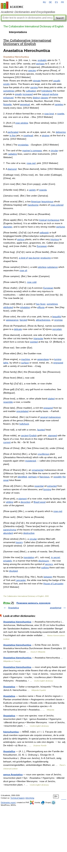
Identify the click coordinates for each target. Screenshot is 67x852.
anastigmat (55, 607)
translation (29, 557)
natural (45, 94)
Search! (60, 18)
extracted (52, 486)
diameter (7, 226)
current (7, 442)
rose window (21, 123)
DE (50, 2)
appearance (12, 320)
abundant (8, 533)
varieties (59, 104)
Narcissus (44, 476)
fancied (23, 320)
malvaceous (54, 417)
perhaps (40, 63)
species (32, 70)
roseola (43, 190)
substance (52, 267)
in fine (13, 135)
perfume (54, 94)
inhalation (25, 307)
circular (54, 150)
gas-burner (34, 257)
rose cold (31, 282)
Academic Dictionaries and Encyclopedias (28, 12)
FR (62, 2)
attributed (8, 307)
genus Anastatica (13, 774)
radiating (12, 154)
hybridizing (46, 90)
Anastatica (13, 607)
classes (44, 97)
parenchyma (9, 529)
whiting (9, 502)
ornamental (38, 470)
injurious (54, 239)
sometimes (8, 90)
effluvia (41, 307)
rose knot (49, 113)
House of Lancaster (53, 583)
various (21, 239)
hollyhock (24, 424)
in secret (55, 557)
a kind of (23, 257)
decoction (25, 502)
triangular (38, 338)
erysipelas (23, 144)
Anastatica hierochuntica (17, 621)
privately (7, 560)
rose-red (31, 163)
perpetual (25, 104)
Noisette (7, 104)
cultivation (31, 90)
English (33, 435)
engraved (58, 362)
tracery (19, 542)
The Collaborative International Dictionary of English (33, 26)
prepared (48, 408)
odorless (42, 267)
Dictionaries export (8, 802)
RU (44, 2)
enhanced (8, 97)
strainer (46, 135)
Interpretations (18, 32)
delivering (61, 132)
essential (39, 486)
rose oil (23, 270)
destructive (28, 533)
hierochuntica (11, 731)
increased (28, 94)
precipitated (22, 411)
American (36, 201)
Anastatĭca (9, 751)
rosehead (28, 135)
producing (45, 257)
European (42, 246)
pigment (22, 498)
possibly (58, 476)
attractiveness (43, 320)
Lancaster (21, 580)
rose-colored (56, 205)
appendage (43, 359)
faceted (41, 429)
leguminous (47, 201)
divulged (13, 571)
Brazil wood (40, 502)
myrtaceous (53, 220)
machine (25, 359)
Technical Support (17, 798)
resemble (8, 402)
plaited (51, 398)
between (48, 576)
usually (56, 80)
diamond (12, 169)
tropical (43, 220)
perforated (13, 132)
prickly (6, 84)
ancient (25, 435)
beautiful (56, 316)
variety (32, 190)
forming (47, 489)
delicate (18, 329)
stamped (52, 435)
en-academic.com (12, 5)
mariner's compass (32, 150)
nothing (45, 567)
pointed (34, 341)
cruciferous (43, 454)
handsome (33, 205)
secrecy (49, 564)
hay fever (40, 304)
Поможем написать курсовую (33, 603)
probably (42, 60)
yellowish (44, 232)
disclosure (43, 560)
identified (22, 476)
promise (58, 320)
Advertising (29, 798)
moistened (30, 460)
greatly (18, 94)
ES (56, 2)
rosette (60, 113)
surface (25, 362)
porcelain (57, 329)
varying (34, 87)
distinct (36, 97)
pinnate (37, 80)
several (44, 417)
